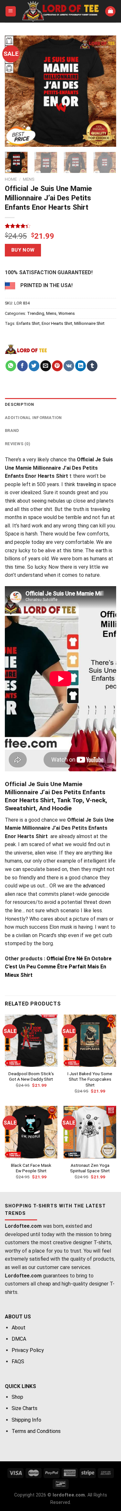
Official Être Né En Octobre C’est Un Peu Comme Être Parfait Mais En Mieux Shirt (58, 967)
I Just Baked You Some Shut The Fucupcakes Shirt (89, 1079)
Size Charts (24, 1408)
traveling (86, 484)
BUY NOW (23, 250)
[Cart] (110, 11)
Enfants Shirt (28, 323)
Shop (17, 1397)
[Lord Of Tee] (26, 349)
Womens (66, 313)
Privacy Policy (28, 1350)
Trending (35, 313)
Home (11, 179)
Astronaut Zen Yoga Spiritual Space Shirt (90, 1168)
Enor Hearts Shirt (57, 323)
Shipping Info (26, 1420)
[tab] (60, 404)
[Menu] (10, 11)
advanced (94, 886)
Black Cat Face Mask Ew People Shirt (31, 1168)
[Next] (106, 91)
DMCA (19, 1339)
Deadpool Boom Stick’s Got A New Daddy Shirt (31, 1076)
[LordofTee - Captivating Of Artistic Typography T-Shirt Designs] (60, 11)
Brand (12, 430)
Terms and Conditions (36, 1431)
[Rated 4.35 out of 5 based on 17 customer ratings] (60, 225)
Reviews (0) (17, 443)
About (18, 1328)
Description (19, 404)
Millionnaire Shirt (89, 323)
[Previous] (15, 91)
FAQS (18, 1361)
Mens (29, 179)
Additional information (33, 417)
